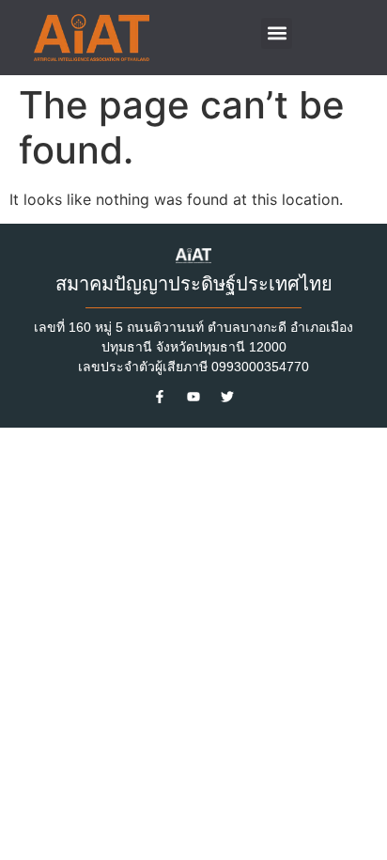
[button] (276, 33)
